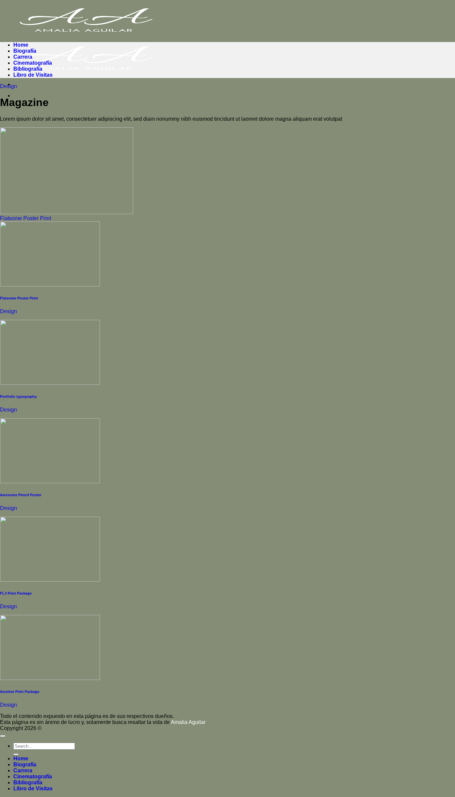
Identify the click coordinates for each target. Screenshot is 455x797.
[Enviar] (16, 754)
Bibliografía (27, 69)
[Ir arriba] (2, 736)
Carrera (22, 57)
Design (8, 86)
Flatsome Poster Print (25, 218)
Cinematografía (32, 63)
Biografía (24, 51)
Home (20, 45)
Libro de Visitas (33, 75)
